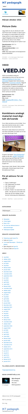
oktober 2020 (7, 324)
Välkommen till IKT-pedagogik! (11, 396)
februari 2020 (7, 338)
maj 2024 (6, 265)
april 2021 (6, 315)
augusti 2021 (7, 309)
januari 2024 (7, 269)
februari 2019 (7, 359)
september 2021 (8, 307)
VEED (5, 65)
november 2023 (8, 274)
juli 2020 (6, 330)
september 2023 (8, 276)
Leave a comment (13, 58)
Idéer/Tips (10, 198)
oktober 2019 (7, 347)
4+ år (9, 57)
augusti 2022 (7, 292)
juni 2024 (6, 263)
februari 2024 (7, 267)
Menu (4, 6)
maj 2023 (6, 280)
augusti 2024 (7, 261)
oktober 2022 (7, 290)
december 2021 (8, 305)
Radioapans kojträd (9, 229)
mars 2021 (6, 317)
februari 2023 (7, 286)
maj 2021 (6, 313)
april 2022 (6, 299)
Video (15, 105)
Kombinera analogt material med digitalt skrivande (13, 116)
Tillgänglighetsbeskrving (8, 370)
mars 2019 (6, 357)
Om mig (4, 403)
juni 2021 (6, 311)
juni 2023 (6, 278)
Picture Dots (9, 26)
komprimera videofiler (15, 83)
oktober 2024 (7, 259)
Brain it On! (7, 223)
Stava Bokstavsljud (19, 154)
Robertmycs (7, 238)
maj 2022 (6, 297)
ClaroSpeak (20, 156)
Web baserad (21, 105)
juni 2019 (6, 351)
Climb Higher (7, 221)
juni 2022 (6, 294)
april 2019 (6, 355)
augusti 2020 (7, 328)
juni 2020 (6, 332)
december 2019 (8, 342)
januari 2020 (7, 340)
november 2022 (8, 288)
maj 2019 (6, 353)
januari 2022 (7, 303)
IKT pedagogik (12, 2)
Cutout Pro (15, 238)
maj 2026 (6, 257)
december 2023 (8, 272)
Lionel (5, 242)
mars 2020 (6, 336)
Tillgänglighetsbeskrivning (7, 411)
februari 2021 (7, 319)
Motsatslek (6, 219)
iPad (18, 57)
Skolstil (15, 156)
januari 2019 (7, 361)
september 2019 (8, 349)
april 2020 (6, 334)
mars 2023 (6, 284)
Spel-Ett (15, 246)
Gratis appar (14, 57)
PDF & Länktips (6, 399)
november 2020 (8, 322)
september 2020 (8, 326)
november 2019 (8, 345)
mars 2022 (6, 301)
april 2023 (6, 282)
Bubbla (10, 240)
